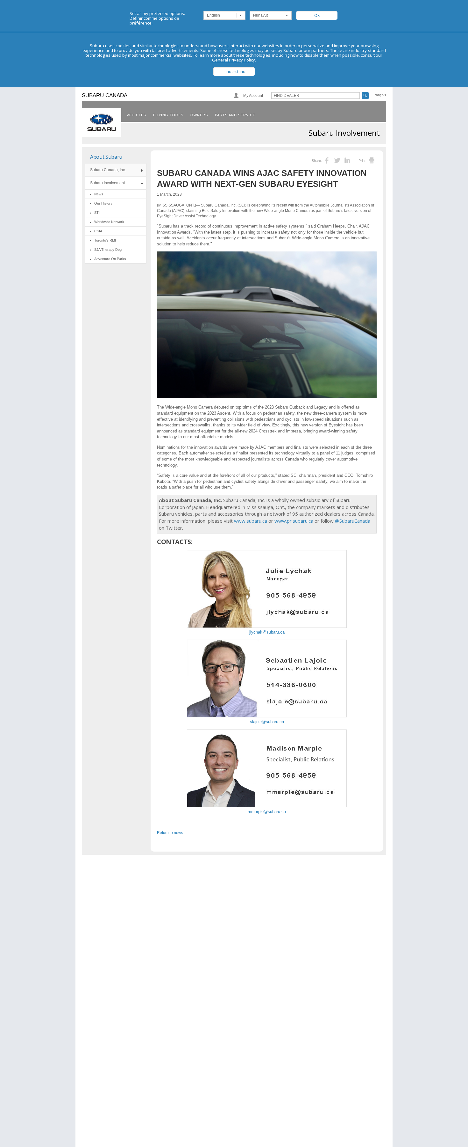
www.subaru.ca (250, 521)
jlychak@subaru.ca (267, 632)
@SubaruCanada (352, 521)
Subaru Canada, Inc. (108, 170)
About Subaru (106, 156)
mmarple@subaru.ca (267, 811)
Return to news (170, 833)
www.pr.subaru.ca (293, 521)
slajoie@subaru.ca (267, 721)
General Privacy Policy (233, 60)
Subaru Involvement (107, 183)
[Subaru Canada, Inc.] (101, 122)
